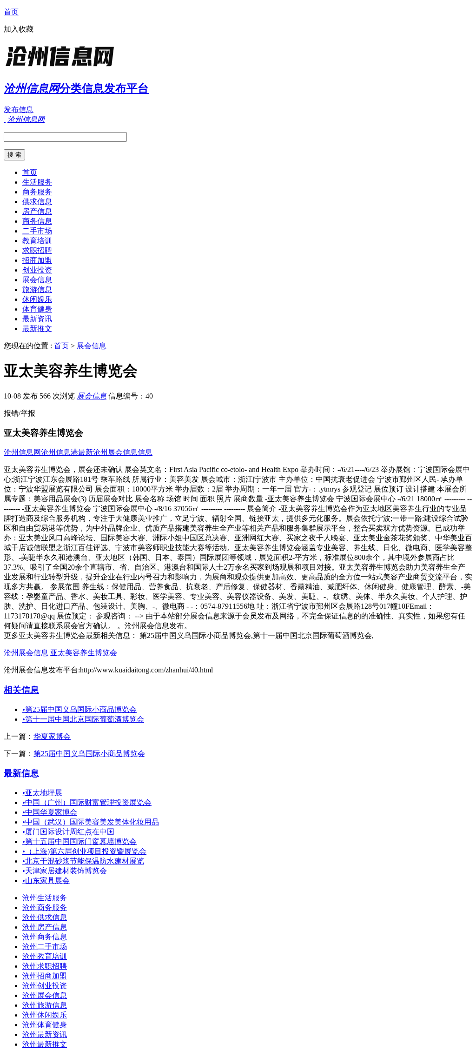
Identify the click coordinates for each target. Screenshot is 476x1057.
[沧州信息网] (62, 67)
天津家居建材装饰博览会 (64, 871)
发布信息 (18, 109)
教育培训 (37, 241)
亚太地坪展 (42, 793)
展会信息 (37, 280)
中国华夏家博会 (49, 812)
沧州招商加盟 (44, 976)
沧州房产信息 (44, 927)
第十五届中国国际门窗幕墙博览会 (79, 841)
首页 (11, 12)
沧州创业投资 (44, 986)
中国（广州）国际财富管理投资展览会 (87, 802)
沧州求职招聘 (44, 966)
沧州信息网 (22, 452)
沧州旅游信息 (44, 1005)
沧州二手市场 (44, 947)
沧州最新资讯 (44, 1034)
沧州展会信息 (26, 653)
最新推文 (37, 328)
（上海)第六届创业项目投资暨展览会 (84, 851)
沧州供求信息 (44, 917)
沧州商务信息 (44, 937)
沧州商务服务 (44, 907)
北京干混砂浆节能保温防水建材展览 (83, 861)
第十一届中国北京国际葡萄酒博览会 (83, 719)
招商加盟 (37, 260)
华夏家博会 (52, 736)
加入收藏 (18, 29)
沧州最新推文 (44, 1044)
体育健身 (37, 309)
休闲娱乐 (37, 299)
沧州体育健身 (44, 1025)
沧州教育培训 (44, 956)
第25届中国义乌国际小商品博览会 (79, 709)
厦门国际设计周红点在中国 (68, 832)
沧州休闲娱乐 (44, 1015)
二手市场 (37, 231)
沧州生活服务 (44, 898)
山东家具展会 (46, 880)
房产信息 (37, 211)
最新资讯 (37, 319)
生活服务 (37, 182)
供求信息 (37, 202)
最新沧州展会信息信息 (115, 452)
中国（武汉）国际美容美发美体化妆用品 (90, 822)
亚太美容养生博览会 (83, 653)
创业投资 (37, 270)
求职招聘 (37, 250)
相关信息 (21, 690)
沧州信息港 (59, 452)
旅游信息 (37, 289)
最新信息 (21, 773)
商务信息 (37, 221)
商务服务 (37, 192)
